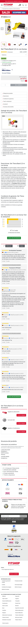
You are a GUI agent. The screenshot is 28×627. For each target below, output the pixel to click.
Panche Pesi (17, 603)
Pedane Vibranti (18, 619)
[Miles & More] (14, 555)
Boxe (3, 608)
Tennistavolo (4, 603)
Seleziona (4, 55)
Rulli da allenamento (19, 610)
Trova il (7, 569)
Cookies (3, 584)
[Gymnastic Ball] (4, 420)
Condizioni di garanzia (8, 98)
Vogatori (17, 598)
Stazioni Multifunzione (6, 601)
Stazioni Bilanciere (19, 612)
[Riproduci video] (12, 123)
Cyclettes (4, 610)
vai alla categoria (21, 415)
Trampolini (17, 601)
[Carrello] (26, 5)
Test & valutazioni (7, 101)
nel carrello (18, 85)
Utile (4, 261)
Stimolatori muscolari (6, 619)
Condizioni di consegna (6, 587)
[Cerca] (23, 5)
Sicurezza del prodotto (8, 106)
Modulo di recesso (5, 589)
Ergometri (17, 596)
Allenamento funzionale (7, 615)
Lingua (21, 246)
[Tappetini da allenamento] (4, 411)
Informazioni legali (18, 584)
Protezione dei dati (18, 580)
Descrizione (6, 96)
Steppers (4, 612)
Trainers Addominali (19, 615)
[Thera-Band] (6, 17)
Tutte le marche (5, 623)
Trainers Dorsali (5, 617)
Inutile (8, 261)
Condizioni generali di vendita (6, 581)
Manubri (17, 605)
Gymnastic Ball (11, 420)
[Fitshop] (8, 5)
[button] (3, 44)
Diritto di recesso (18, 587)
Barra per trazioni (18, 617)
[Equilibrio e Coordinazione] (4, 428)
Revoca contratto (14, 574)
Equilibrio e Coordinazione (14, 428)
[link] (7, 484)
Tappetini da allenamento (13, 411)
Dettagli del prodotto (8, 93)
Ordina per (8, 246)
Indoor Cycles (5, 605)
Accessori (5, 104)
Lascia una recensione (14, 238)
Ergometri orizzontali (19, 608)
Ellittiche (4, 596)
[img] (12, 69)
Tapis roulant (5, 598)
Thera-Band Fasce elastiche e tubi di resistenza (11, 8)
